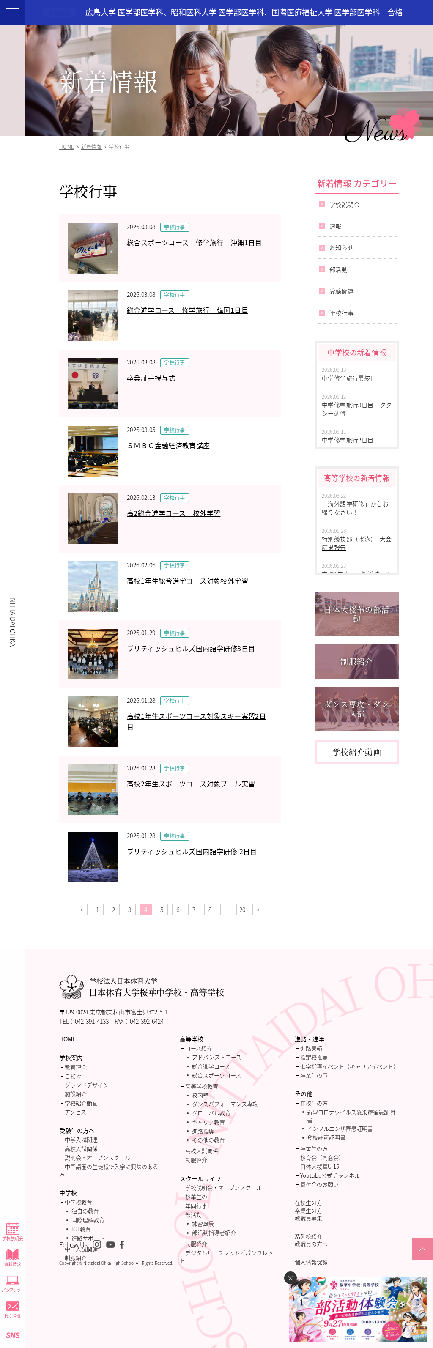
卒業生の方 (314, 1148)
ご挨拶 (73, 1076)
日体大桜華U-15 (319, 1166)
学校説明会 (12, 1238)
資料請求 (12, 1264)
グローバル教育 (211, 1113)
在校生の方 (314, 1103)
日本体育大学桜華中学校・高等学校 (156, 987)
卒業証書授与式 (151, 378)
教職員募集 (308, 1218)
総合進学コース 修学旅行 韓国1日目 (187, 310)
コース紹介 (198, 1048)
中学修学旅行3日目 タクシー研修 (357, 408)
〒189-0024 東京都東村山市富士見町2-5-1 (113, 1012)
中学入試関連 (81, 1139)
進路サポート (87, 1238)
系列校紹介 (308, 1236)
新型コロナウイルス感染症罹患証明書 (351, 1115)
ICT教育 (81, 1229)
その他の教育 (208, 1140)
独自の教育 (85, 1211)
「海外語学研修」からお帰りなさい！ (355, 507)
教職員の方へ (311, 1244)
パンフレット (13, 1290)
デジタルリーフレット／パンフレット (226, 1256)
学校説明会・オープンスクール (223, 1188)
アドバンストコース (216, 1057)
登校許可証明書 (326, 1137)
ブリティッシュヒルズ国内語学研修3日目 (191, 648)
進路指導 (203, 1131)
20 (242, 909)
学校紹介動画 (81, 1103)
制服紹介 (76, 1258)
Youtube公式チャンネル (330, 1175)
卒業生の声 (314, 1075)
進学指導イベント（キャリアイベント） (349, 1066)
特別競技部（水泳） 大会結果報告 (357, 542)
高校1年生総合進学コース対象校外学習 (187, 580)
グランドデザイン (87, 1085)
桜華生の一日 (201, 1196)
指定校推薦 (314, 1057)
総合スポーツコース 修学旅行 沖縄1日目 (194, 242)
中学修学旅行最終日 (349, 378)
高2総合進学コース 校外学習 (173, 513)
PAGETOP (422, 1259)
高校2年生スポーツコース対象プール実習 (191, 783)
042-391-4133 (92, 1021)
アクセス (75, 1112)
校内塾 (200, 1095)
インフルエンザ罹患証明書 (340, 1128)
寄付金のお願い (319, 1184)
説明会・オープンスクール (97, 1157)
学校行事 (174, 226)
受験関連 (341, 291)
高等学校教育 (201, 1086)
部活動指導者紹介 (214, 1232)
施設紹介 (76, 1094)
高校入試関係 (81, 1149)
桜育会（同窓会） (322, 1157)
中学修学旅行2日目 (348, 440)
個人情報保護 (311, 1262)
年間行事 (196, 1206)
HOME (67, 1039)
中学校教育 (78, 1202)
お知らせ (341, 247)
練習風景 (203, 1223)
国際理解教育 (87, 1220)
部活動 (338, 269)
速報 (335, 226)
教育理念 (76, 1067)
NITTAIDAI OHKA (13, 622)
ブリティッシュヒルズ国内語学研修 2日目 (192, 851)
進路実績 (311, 1048)
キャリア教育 (208, 1122)
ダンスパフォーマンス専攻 (225, 1104)
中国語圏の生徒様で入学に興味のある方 (108, 1170)
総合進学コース (211, 1066)
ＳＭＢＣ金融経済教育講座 (168, 445)
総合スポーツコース (216, 1075)
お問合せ (12, 1315)
